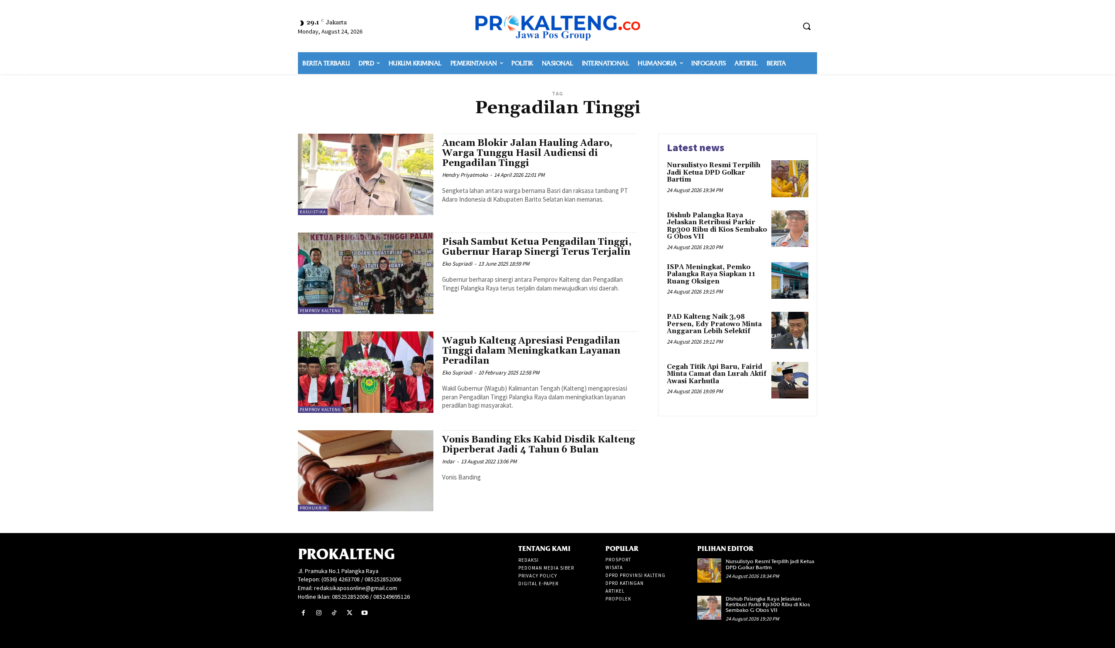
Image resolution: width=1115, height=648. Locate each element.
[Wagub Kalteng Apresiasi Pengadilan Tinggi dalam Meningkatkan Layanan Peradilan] (365, 372)
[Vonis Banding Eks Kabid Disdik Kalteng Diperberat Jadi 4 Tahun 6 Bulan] (365, 471)
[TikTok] (333, 613)
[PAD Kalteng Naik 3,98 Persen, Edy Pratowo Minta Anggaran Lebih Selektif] (789, 330)
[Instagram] (318, 613)
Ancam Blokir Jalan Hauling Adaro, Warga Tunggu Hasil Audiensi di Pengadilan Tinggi (527, 153)
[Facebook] (303, 613)
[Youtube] (364, 613)
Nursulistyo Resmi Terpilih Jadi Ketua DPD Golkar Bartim (713, 172)
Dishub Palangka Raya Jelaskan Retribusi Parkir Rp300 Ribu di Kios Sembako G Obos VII (717, 226)
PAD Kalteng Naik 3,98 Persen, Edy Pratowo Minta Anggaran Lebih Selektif (714, 324)
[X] (349, 613)
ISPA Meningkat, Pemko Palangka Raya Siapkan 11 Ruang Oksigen (711, 274)
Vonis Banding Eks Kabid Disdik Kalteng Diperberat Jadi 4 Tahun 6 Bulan (538, 445)
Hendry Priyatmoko (465, 175)
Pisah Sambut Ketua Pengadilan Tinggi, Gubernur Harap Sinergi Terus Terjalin (537, 247)
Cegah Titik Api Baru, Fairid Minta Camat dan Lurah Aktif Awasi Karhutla (717, 374)
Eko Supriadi (457, 263)
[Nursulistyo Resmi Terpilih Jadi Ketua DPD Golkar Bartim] (789, 178)
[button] (806, 26)
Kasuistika (313, 212)
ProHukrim (313, 508)
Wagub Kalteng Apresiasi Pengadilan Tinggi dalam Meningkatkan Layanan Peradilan (531, 351)
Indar (448, 461)
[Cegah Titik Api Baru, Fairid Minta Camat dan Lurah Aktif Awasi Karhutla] (789, 380)
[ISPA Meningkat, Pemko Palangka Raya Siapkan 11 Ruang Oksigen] (789, 280)
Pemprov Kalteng (320, 311)
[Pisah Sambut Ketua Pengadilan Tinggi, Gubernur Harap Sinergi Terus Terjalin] (365, 273)
